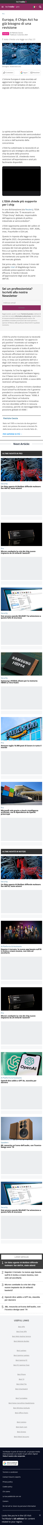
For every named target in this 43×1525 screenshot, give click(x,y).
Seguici (25, 73)
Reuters (28, 209)
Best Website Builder (21, 1341)
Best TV (21, 1379)
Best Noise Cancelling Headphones (21, 1403)
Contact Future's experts (12, 1477)
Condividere (9, 73)
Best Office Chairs (21, 1413)
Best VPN (21, 1327)
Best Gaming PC (21, 1360)
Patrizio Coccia (17, 33)
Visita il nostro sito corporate (14, 1456)
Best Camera (21, 1422)
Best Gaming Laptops (21, 1355)
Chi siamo (6, 1491)
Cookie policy (7, 1487)
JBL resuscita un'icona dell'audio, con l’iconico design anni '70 (23, 1308)
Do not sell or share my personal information (19, 1506)
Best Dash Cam (21, 1427)
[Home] (21, 2)
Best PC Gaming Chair (21, 1365)
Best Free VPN (21, 1331)
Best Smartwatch (21, 1389)
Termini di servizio (27, 314)
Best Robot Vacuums (21, 1437)
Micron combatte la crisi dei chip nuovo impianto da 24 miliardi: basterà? (20, 1287)
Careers (5, 1501)
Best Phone (21, 1374)
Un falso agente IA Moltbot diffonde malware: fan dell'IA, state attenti (21, 1264)
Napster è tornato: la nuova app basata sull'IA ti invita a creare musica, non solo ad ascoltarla (23, 1275)
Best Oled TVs (21, 1384)
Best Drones (21, 1432)
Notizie (5, 34)
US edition (19, 1518)
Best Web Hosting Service (21, 1336)
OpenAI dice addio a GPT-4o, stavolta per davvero (22, 1298)
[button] (2, 7)
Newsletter (36, 73)
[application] (21, 180)
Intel (13, 267)
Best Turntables (21, 1398)
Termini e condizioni (10, 1472)
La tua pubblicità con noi (12, 1496)
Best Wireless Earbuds (21, 1408)
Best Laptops (21, 1350)
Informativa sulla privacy (23, 316)
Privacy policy (8, 1482)
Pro (3, 14)
